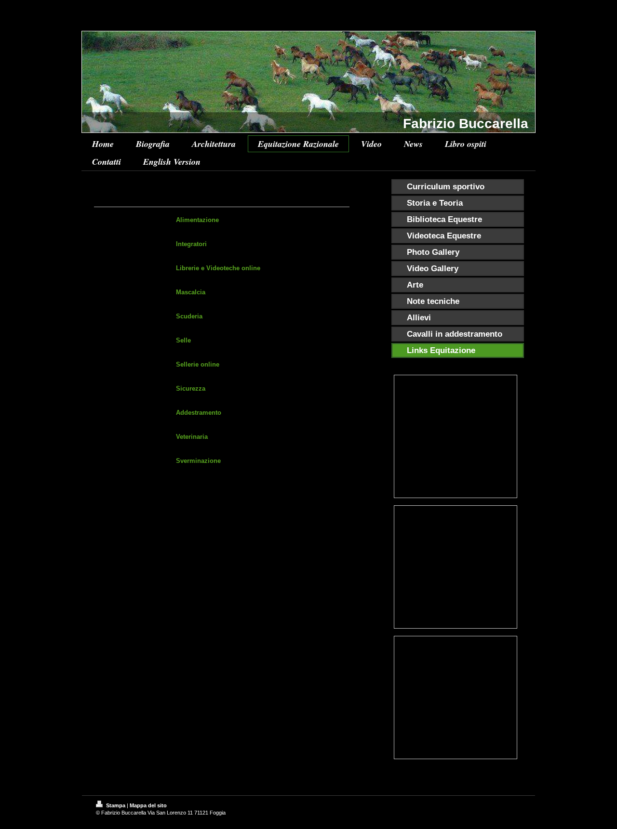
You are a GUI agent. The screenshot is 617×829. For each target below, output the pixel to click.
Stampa (116, 805)
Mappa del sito (148, 805)
